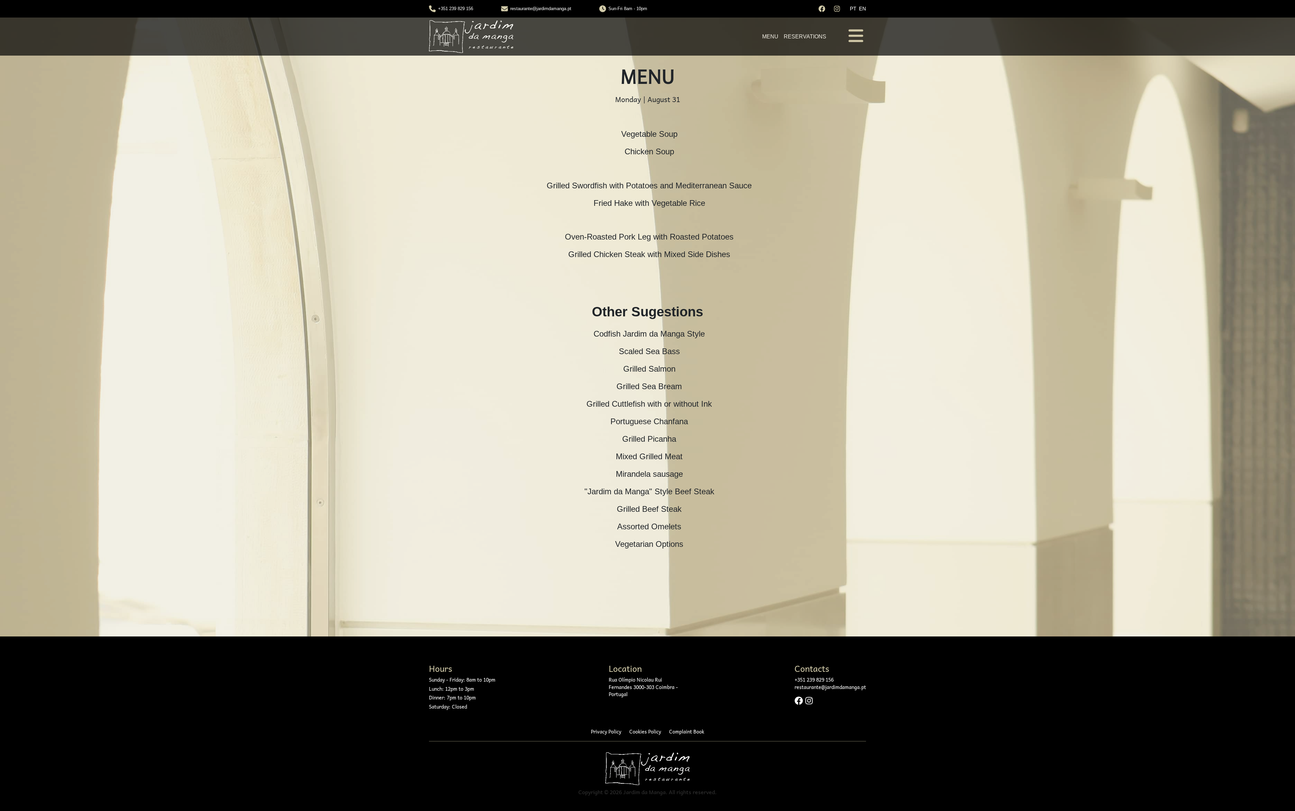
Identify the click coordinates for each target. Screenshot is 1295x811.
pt (853, 8)
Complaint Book (686, 732)
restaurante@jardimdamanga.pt (540, 8)
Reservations (805, 36)
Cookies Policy (645, 732)
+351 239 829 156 (455, 8)
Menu (770, 36)
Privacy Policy (606, 732)
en (862, 8)
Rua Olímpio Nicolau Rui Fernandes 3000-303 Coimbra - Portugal (643, 687)
